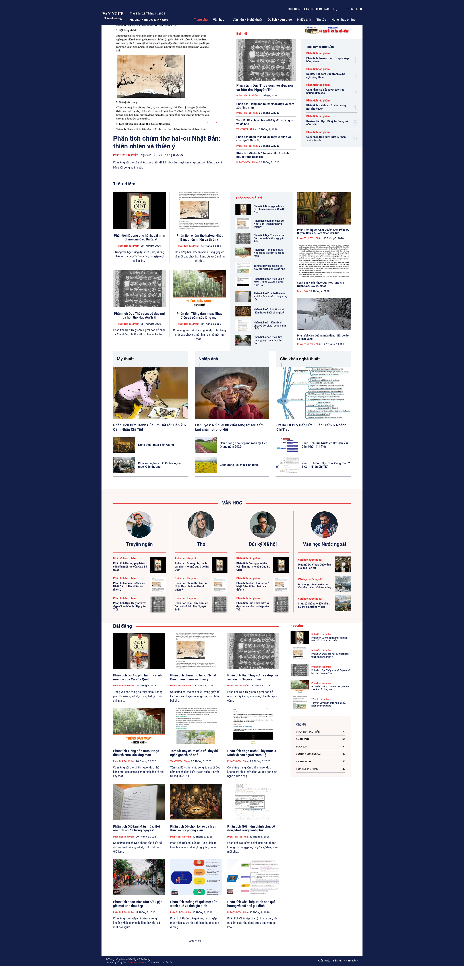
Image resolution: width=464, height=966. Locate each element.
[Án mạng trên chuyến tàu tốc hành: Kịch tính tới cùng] (343, 584)
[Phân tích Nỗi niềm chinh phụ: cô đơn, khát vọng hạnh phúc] (243, 325)
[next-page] (216, 122)
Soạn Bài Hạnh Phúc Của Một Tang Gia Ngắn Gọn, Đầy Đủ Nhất (320, 284)
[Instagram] (352, 9)
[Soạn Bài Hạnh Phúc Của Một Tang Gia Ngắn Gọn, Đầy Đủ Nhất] (324, 261)
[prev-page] (208, 122)
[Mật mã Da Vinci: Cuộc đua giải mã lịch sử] (343, 564)
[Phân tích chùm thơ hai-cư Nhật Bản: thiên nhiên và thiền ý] (163, 77)
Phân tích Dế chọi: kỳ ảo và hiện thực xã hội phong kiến (269, 311)
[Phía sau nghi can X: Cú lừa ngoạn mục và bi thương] (124, 465)
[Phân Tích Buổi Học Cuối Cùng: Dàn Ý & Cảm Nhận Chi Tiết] (287, 465)
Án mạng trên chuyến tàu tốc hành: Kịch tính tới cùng (314, 586)
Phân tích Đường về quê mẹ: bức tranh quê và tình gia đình (193, 904)
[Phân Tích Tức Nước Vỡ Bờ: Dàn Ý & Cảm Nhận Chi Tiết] (287, 445)
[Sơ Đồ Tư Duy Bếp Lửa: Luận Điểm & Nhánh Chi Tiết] (313, 393)
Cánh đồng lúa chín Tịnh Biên (239, 465)
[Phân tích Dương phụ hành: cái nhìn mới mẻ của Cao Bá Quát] (139, 210)
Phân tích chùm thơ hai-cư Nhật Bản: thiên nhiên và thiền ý (166, 142)
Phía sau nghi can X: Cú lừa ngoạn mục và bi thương (160, 465)
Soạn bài (302, 291)
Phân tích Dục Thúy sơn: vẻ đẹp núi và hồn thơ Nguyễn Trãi (264, 87)
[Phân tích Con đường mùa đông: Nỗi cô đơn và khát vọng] (324, 314)
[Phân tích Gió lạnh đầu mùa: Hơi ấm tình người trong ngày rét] (243, 296)
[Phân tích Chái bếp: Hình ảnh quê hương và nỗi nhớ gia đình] (253, 877)
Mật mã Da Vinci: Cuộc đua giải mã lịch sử (314, 566)
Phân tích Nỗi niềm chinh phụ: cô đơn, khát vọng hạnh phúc (270, 325)
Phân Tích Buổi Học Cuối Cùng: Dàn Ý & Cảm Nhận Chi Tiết (326, 465)
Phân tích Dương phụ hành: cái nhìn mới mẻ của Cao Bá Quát (139, 237)
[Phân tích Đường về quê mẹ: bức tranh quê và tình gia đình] (196, 877)
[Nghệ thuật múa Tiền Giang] (124, 445)
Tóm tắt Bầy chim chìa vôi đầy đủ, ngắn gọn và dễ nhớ (269, 267)
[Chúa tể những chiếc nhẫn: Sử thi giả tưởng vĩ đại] (343, 603)
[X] (357, 9)
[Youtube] (361, 9)
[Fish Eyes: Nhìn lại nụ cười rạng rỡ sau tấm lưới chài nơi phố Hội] (232, 393)
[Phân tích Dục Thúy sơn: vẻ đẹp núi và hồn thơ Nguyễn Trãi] (266, 60)
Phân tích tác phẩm (125, 154)
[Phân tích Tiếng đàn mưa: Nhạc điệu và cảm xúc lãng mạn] (199, 288)
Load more (195, 940)
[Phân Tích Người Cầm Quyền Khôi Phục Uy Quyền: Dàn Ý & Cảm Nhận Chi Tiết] (324, 208)
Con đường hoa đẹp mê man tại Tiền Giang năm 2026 (244, 444)
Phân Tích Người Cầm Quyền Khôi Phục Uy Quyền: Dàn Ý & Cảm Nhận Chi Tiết (323, 231)
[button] (335, 9)
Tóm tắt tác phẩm (246, 129)
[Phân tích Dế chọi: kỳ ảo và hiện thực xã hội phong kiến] (243, 311)
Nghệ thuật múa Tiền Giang (156, 444)
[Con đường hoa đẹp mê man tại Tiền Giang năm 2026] (206, 445)
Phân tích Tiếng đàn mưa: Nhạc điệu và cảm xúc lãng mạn (199, 315)
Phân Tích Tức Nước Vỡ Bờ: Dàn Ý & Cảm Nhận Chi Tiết (325, 444)
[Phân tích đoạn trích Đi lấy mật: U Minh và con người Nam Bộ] (243, 282)
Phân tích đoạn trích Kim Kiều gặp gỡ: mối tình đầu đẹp (268, 340)
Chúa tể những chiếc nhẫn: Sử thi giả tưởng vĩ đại (314, 605)
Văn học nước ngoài (310, 559)
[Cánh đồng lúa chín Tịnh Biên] (206, 465)
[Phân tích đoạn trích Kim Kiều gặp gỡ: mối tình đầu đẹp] (243, 340)
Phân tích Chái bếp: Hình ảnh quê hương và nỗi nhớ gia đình (251, 904)
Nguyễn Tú (148, 155)
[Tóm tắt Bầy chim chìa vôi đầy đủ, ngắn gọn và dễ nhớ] (243, 267)
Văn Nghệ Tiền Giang (137, 962)
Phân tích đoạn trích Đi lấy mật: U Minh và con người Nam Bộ (269, 281)
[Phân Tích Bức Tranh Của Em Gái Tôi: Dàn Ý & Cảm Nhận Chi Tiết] (150, 393)
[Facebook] (348, 9)
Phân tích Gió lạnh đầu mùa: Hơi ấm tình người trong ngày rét (262, 155)
